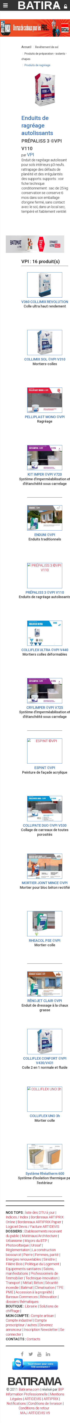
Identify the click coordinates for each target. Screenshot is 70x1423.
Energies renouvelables (23, 1259)
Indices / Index (17, 1217)
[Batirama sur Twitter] (31, 1354)
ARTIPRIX (51, 1399)
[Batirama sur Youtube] (39, 1354)
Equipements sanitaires (23, 1269)
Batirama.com (29, 1389)
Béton (38, 1283)
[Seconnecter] (65, 7)
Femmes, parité (47, 1255)
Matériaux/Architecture (39, 1236)
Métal (27, 1283)
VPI (30, 154)
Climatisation (44, 1287)
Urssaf (36, 1245)
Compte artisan (42, 1316)
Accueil (26, 47)
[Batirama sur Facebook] (22, 1354)
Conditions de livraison (45, 1403)
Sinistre (49, 1259)
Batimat (27, 1287)
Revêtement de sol (46, 47)
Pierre (28, 1255)
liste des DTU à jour (40, 1212)
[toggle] (5, 5)
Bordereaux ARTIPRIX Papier (39, 1222)
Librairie (31, 1306)
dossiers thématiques (22, 1302)
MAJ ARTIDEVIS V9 (35, 1413)
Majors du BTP (35, 1241)
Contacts (33, 1339)
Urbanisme (14, 1241)
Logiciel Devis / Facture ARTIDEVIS (32, 1227)
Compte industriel (19, 1320)
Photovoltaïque (17, 1245)
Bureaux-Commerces (22, 1297)
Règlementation (18, 1250)
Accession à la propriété (34, 1292)
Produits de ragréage (37, 65)
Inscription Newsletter (41, 1330)
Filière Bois (14, 1264)
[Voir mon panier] (55, 7)
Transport (13, 1283)
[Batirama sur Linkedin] (48, 1354)
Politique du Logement (42, 1264)
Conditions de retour (34, 1408)
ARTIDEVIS (32, 1399)
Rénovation (48, 1297)
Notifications (17, 1403)
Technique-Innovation (41, 1278)
